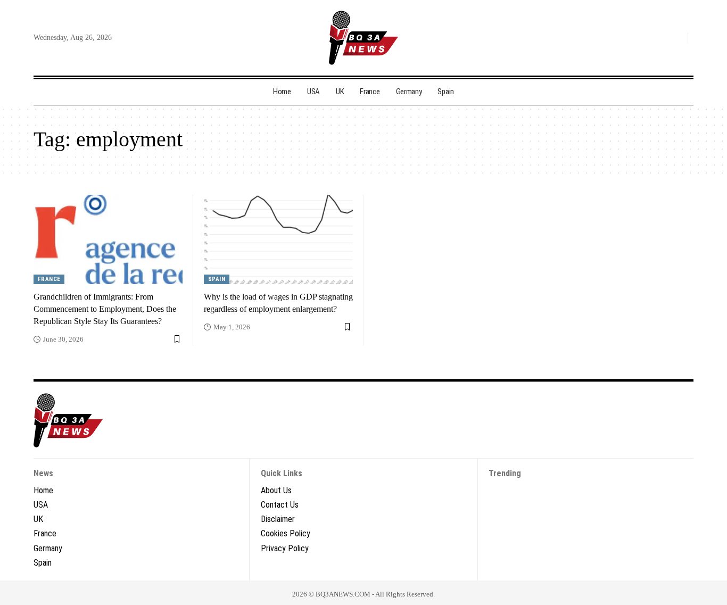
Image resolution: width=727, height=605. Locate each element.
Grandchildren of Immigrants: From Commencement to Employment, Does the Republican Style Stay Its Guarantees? (105, 309)
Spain (217, 279)
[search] (677, 37)
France (49, 279)
